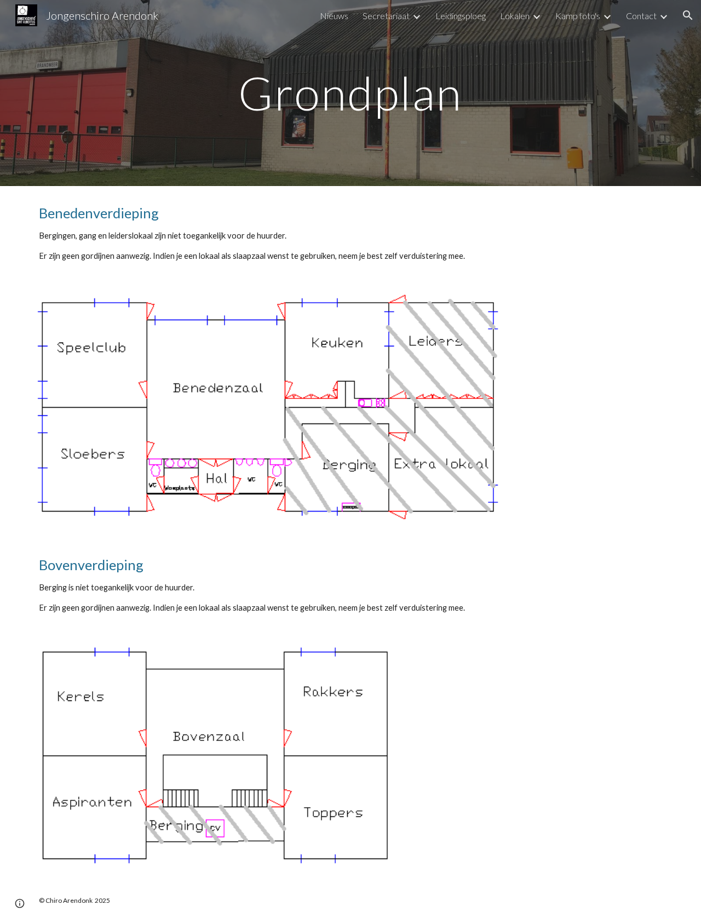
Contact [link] (641, 15)
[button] (688, 15)
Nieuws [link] (334, 15)
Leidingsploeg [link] (460, 15)
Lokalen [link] (515, 15)
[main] (350, 92)
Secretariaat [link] (386, 15)
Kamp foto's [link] (577, 15)
